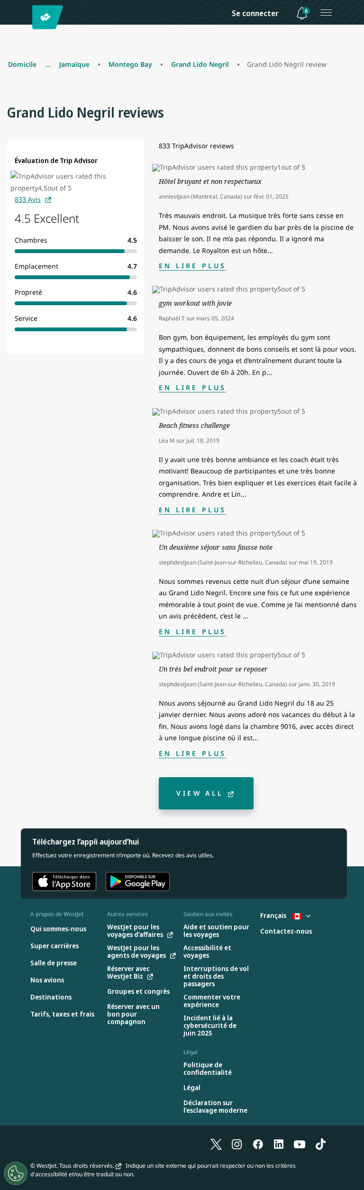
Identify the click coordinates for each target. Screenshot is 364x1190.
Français (274, 915)
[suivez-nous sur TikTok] (320, 1143)
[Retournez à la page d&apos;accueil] (49, 17)
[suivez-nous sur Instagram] (237, 1143)
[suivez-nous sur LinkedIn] (278, 1143)
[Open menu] (326, 12)
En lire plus (192, 265)
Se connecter (255, 13)
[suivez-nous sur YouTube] (299, 1143)
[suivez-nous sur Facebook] (258, 1143)
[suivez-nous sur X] (216, 1143)
